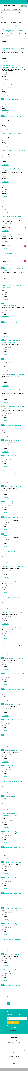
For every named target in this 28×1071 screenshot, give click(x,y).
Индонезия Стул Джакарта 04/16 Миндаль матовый (12, 239)
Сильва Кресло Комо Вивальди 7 (9, 457)
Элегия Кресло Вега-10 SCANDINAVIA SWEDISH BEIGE (14, 272)
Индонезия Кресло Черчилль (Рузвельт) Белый (13, 393)
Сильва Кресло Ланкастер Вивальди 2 (11, 752)
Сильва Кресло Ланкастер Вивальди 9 (11, 783)
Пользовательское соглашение (14, 1042)
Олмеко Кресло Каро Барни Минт (10, 895)
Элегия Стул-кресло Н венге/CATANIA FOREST (12, 137)
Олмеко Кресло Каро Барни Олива (10, 910)
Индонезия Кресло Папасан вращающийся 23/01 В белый (14, 817)
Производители (16, 9)
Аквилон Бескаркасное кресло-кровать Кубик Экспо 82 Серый (12, 411)
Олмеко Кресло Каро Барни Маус (10, 879)
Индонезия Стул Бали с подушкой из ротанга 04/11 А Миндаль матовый (14, 220)
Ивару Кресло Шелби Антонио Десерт (11, 568)
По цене (14, 26)
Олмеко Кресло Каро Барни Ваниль (10, 833)
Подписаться (13, 1022)
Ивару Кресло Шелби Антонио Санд (10, 629)
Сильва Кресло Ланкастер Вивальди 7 (11, 767)
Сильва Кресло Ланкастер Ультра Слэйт (11, 737)
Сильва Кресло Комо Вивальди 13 (10, 442)
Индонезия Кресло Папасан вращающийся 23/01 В (14, 800)
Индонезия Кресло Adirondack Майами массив (13, 103)
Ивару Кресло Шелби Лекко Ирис (10, 599)
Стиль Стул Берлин (6, 203)
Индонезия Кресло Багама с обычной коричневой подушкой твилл (14, 34)
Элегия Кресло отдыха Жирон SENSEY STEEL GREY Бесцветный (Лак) (13, 345)
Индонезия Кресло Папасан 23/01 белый (11, 376)
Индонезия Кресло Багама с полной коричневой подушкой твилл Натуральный (13, 70)
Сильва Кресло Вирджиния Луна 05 (10, 721)
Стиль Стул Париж (6, 86)
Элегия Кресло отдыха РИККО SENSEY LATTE (12, 520)
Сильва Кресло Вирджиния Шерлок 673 (11, 675)
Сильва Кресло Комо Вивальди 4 (9, 488)
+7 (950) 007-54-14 (9, 6)
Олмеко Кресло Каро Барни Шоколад (10, 925)
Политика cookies (14, 1044)
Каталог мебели (6, 9)
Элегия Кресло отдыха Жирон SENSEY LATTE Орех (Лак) (13, 326)
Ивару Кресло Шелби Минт (8, 583)
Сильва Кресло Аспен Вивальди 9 (10, 956)
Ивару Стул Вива (6, 187)
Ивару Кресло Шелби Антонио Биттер (11, 645)
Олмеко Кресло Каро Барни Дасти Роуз (11, 849)
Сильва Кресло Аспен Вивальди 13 (10, 941)
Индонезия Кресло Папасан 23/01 (10, 361)
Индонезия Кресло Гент (7, 255)
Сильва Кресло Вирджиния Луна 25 (10, 706)
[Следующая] (19, 1003)
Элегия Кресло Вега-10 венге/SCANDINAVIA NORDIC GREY (14, 308)
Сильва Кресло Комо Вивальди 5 (9, 473)
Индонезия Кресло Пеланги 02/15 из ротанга (12, 172)
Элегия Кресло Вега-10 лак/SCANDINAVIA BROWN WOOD (13, 289)
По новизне (5, 26)
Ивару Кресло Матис (7, 553)
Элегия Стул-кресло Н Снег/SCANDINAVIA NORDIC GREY (13, 154)
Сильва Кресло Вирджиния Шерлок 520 (11, 691)
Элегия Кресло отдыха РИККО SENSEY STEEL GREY (13, 537)
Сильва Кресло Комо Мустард (9, 503)
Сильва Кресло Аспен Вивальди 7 (10, 971)
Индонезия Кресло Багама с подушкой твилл (12, 52)
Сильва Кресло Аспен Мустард (9, 987)
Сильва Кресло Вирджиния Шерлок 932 (11, 660)
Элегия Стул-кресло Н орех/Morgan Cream (12, 120)
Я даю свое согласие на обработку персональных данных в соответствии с (17, 1028)
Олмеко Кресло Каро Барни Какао (10, 864)
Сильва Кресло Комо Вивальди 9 (9, 427)
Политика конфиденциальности (14, 1040)
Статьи (14, 1047)
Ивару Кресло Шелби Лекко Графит (10, 614)
